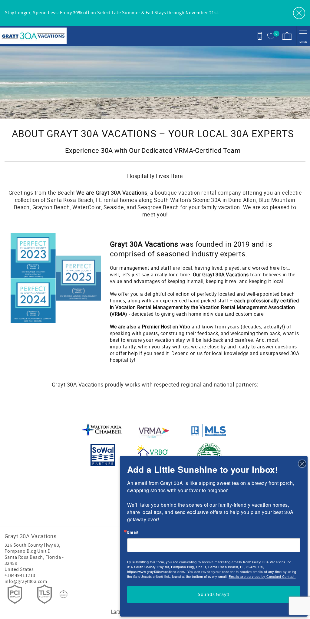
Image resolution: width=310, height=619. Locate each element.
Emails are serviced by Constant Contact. (262, 576)
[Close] (302, 463)
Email (132, 532)
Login (117, 611)
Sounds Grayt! (214, 594)
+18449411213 (20, 575)
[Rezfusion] (63, 594)
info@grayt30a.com (26, 581)
